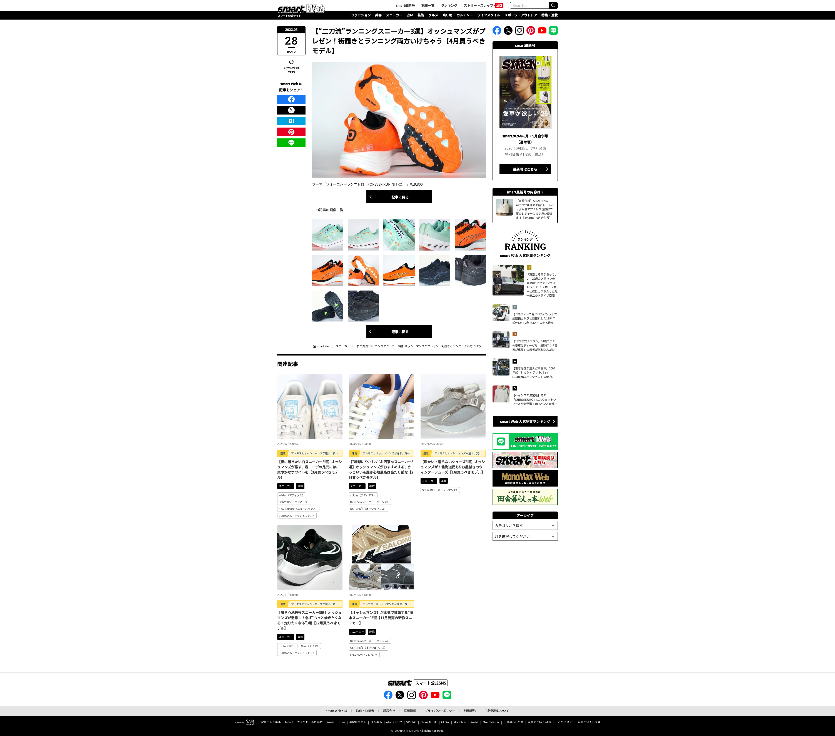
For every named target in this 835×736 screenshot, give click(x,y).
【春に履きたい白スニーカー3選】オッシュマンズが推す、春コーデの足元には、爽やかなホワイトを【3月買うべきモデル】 (309, 469)
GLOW (445, 722)
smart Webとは (336, 710)
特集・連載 (549, 15)
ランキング (449, 5)
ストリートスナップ (478, 5)
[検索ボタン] (553, 5)
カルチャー (465, 15)
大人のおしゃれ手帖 (309, 722)
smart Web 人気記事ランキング (525, 421)
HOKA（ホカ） (287, 646)
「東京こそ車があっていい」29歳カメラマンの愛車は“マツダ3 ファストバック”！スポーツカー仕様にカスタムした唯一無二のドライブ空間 (542, 285)
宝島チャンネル (271, 722)
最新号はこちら (525, 169)
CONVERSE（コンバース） (294, 502)
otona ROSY (394, 722)
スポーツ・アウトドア (520, 15)
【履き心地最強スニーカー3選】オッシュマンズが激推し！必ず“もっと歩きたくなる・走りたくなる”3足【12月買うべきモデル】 (309, 620)
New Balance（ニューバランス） (298, 508)
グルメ (433, 15)
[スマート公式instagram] (519, 31)
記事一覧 (427, 5)
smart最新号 (405, 5)
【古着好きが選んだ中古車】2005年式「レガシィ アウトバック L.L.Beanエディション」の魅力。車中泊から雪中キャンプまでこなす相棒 (535, 372)
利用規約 (470, 710)
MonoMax (460, 722)
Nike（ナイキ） (310, 646)
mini (342, 722)
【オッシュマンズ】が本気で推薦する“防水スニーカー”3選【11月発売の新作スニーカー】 (381, 617)
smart (474, 722)
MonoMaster (491, 722)
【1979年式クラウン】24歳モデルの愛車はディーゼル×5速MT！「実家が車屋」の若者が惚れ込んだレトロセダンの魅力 (535, 345)
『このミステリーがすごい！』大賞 (577, 722)
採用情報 (410, 710)
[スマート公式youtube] (542, 31)
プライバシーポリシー (440, 710)
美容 (378, 15)
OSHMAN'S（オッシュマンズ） (297, 515)
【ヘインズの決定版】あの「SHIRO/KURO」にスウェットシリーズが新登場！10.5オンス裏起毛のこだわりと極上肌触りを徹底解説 (535, 399)
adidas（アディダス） (292, 495)
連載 (300, 486)
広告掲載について (497, 710)
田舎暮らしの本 (513, 722)
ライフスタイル (488, 15)
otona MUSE (429, 722)
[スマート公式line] (553, 31)
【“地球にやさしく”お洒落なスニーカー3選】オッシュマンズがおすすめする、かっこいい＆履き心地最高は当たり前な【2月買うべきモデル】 (381, 469)
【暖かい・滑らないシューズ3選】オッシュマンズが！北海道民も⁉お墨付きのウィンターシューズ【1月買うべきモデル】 (453, 467)
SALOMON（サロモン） (364, 654)
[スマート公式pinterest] (530, 31)
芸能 (421, 15)
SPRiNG (411, 722)
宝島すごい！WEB (539, 722)
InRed (289, 722)
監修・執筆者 (365, 710)
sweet (330, 722)
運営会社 (389, 710)
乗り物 (447, 15)
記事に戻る (400, 196)
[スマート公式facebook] (497, 31)
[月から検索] (525, 536)
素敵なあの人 (357, 722)
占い (410, 15)
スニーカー (394, 15)
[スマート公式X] (508, 31)
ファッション (361, 15)
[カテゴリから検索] (525, 525)
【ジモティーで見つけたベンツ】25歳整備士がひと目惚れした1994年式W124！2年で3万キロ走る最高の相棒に (534, 318)
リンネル (376, 722)
